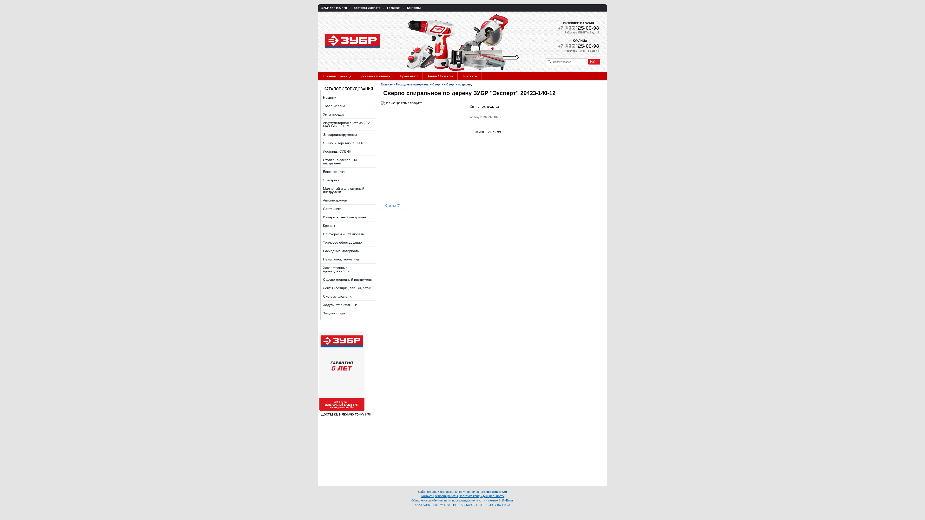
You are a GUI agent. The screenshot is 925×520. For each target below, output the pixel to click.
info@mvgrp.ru (496, 492)
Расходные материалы (412, 84)
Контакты (414, 8)
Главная (387, 84)
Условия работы (446, 496)
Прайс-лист (409, 76)
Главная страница (337, 76)
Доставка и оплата (367, 8)
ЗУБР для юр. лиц (334, 8)
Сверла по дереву (459, 84)
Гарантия (393, 8)
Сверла (437, 84)
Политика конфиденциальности (481, 496)
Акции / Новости (440, 76)
